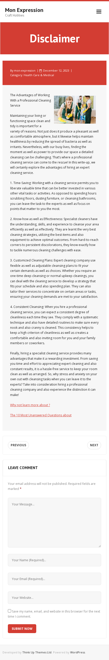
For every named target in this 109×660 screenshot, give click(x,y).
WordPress (77, 652)
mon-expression (24, 70)
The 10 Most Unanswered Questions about (40, 415)
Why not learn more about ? (30, 405)
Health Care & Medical (39, 75)
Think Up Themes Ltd (36, 652)
